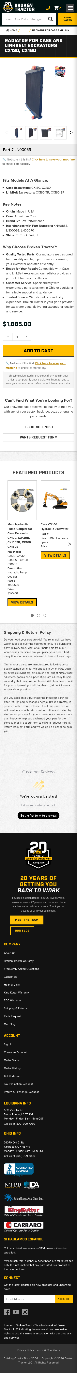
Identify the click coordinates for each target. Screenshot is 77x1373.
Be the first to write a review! (38, 815)
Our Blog (22, 931)
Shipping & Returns (16, 1008)
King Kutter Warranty (16, 993)
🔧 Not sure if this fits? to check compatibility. (38, 161)
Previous (6, 133)
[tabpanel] (22, 542)
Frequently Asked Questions (21, 969)
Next (71, 133)
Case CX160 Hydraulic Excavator (55, 526)
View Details (22, 602)
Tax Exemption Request (18, 1084)
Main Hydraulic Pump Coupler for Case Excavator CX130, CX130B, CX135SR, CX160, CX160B (20, 535)
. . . (24, 30)
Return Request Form (17, 727)
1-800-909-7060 (38, 427)
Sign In (8, 1044)
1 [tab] (32, 615)
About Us (9, 953)
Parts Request (12, 1016)
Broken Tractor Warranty (19, 961)
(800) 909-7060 (25, 1124)
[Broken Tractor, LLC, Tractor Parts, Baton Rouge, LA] (19, 1170)
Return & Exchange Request (21, 1092)
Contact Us (10, 977)
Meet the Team (27, 920)
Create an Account (15, 1052)
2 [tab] (38, 615)
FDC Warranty (12, 1000)
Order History (12, 1068)
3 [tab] (44, 615)
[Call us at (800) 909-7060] (48, 8)
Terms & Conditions (48, 1350)
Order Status (12, 1060)
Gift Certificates (13, 1076)
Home (13, 30)
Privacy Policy (25, 1350)
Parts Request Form (38, 437)
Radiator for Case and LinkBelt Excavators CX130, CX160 (52, 30)
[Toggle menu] (70, 8)
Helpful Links (12, 985)
